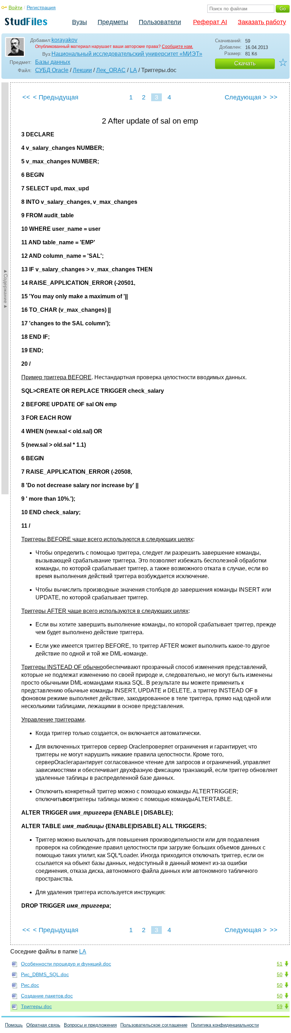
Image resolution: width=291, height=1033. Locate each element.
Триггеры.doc (36, 1006)
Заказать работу (262, 22)
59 (279, 1006)
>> (274, 97)
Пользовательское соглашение (153, 1025)
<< (26, 97)
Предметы (113, 22)
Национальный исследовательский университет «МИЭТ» (126, 54)
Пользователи (160, 22)
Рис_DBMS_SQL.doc (45, 974)
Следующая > (246, 97)
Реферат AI (210, 22)
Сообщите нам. (177, 46)
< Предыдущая (55, 97)
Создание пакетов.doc (47, 996)
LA (133, 70)
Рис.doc (30, 985)
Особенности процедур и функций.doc (66, 964)
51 (279, 964)
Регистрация (41, 7)
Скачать (245, 63)
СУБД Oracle (51, 70)
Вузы (79, 22)
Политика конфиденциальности (225, 1025)
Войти (15, 7)
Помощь (14, 1025)
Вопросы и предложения (90, 1025)
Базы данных (52, 62)
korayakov (64, 40)
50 (279, 974)
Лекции (82, 70)
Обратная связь (43, 1025)
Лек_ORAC (111, 70)
